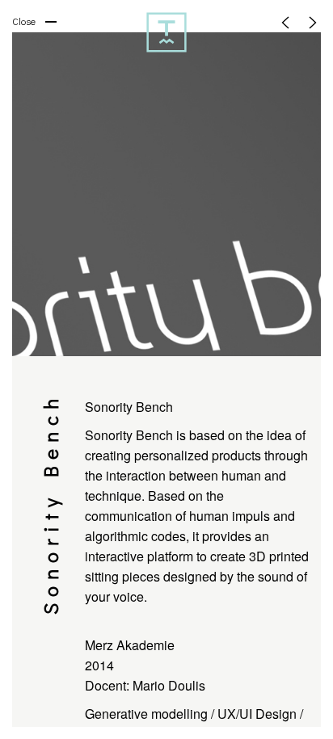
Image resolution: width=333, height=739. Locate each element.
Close (24, 21)
